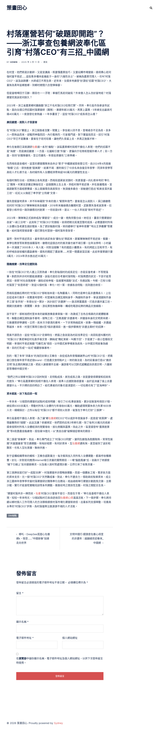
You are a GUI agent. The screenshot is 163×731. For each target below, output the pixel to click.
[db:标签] (12, 515)
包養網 (52, 418)
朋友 (45, 62)
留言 (19, 593)
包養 (34, 146)
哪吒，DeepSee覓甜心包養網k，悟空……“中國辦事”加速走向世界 (33, 538)
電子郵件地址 (25, 637)
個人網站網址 (70, 637)
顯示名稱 (22, 621)
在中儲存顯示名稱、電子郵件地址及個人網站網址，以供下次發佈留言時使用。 (59, 660)
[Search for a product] (151, 8)
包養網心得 (66, 497)
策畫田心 (17, 8)
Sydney (58, 723)
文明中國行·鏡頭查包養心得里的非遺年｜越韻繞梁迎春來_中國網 (86, 538)
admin (14, 62)
